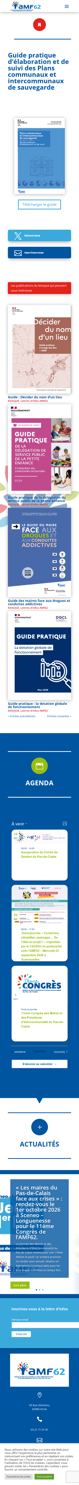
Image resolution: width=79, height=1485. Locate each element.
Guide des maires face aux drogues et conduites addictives (39, 602)
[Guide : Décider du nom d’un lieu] (39, 349)
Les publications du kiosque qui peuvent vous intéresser (39, 288)
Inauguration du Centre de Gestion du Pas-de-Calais (39, 854)
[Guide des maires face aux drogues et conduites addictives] (39, 552)
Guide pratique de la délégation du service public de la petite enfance (37, 499)
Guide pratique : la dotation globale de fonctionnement (37, 705)
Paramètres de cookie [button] (18, 1476)
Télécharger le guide (39, 204)
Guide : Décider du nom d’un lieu (35, 397)
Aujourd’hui (39, 1051)
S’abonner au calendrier (38, 1064)
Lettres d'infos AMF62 (34, 401)
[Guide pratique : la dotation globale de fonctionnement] (39, 655)
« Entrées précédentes (21, 716)
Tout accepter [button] (44, 1476)
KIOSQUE (13, 401)
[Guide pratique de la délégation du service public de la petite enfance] (39, 449)
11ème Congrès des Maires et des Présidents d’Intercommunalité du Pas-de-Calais (42, 1019)
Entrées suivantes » (59, 716)
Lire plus (20, 1285)
